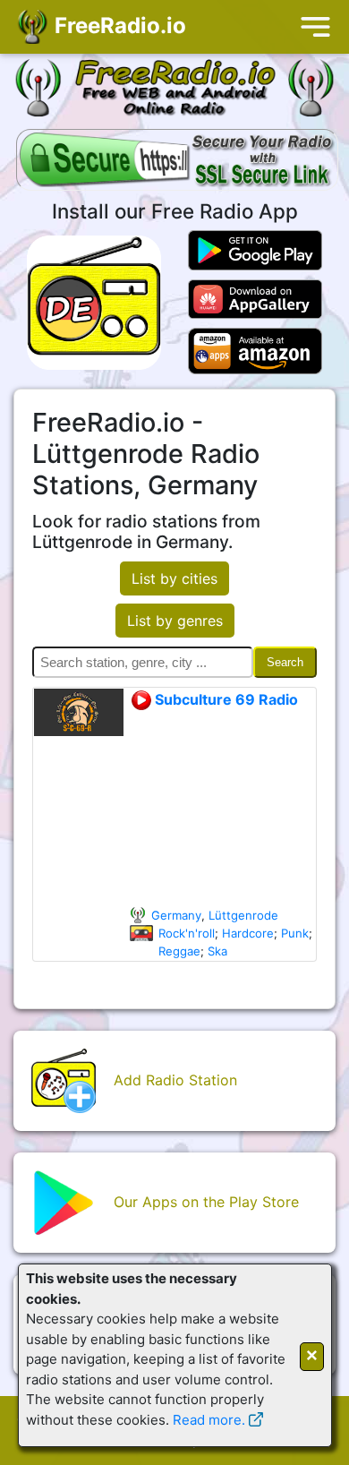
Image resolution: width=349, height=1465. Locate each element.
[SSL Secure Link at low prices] (177, 161)
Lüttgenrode (243, 915)
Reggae (179, 951)
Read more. (209, 1419)
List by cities (174, 578)
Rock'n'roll (186, 933)
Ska (217, 951)
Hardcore (248, 933)
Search (285, 662)
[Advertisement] (222, 808)
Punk (295, 933)
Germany (176, 915)
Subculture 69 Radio (224, 699)
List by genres (175, 621)
